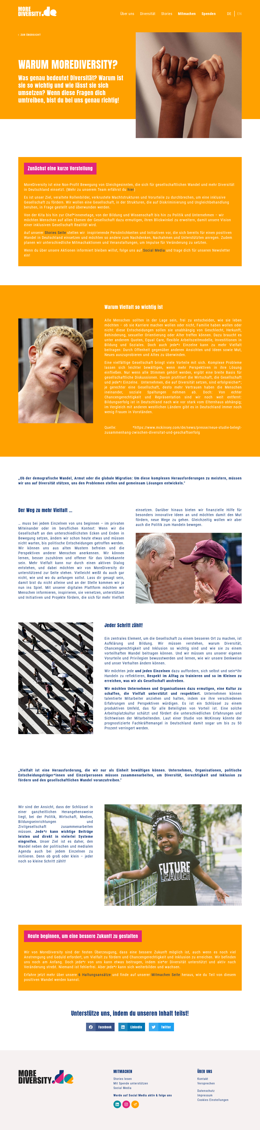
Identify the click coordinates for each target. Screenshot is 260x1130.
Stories (166, 13)
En (239, 13)
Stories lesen (122, 1079)
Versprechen (206, 1083)
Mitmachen (187, 13)
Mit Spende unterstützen (130, 1083)
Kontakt (202, 1079)
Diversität (148, 13)
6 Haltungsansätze (94, 974)
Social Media (154, 250)
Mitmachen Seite (166, 974)
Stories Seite (55, 232)
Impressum (205, 1095)
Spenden (209, 13)
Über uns (127, 13)
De (229, 13)
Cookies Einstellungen (213, 1100)
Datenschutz (206, 1091)
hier (131, 189)
